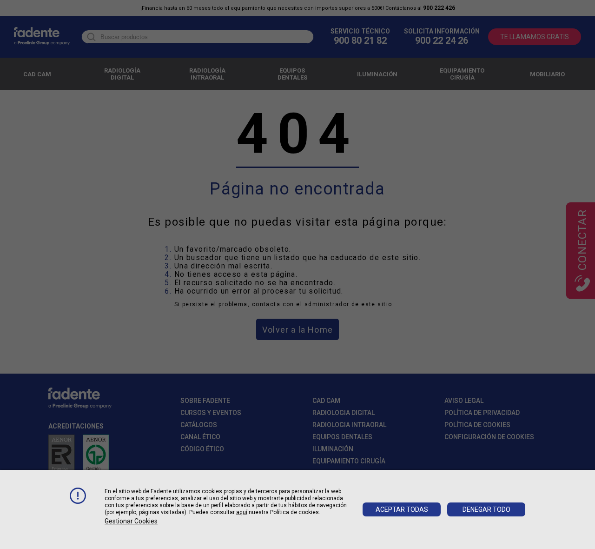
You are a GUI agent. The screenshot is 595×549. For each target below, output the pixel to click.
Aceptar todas (402, 509)
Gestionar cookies (131, 521)
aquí (241, 512)
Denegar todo (486, 509)
